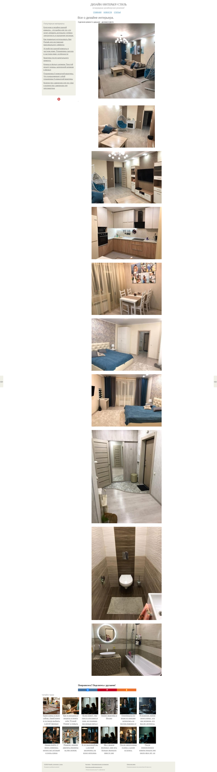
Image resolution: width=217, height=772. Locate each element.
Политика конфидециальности (93, 767)
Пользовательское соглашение (100, 764)
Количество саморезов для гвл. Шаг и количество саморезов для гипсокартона (59, 85)
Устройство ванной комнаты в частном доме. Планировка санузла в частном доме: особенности (58, 51)
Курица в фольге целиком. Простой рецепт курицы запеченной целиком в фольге (59, 67)
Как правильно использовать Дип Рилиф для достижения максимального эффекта (57, 42)
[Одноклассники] (126, 690)
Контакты (88, 764)
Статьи (117, 12)
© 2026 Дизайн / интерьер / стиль (53, 764)
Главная (97, 12)
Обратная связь (131, 764)
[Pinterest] (107, 690)
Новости (108, 12)
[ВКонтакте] (87, 690)
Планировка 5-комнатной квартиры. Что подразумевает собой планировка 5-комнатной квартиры (59, 76)
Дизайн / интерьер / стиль (108, 4)
